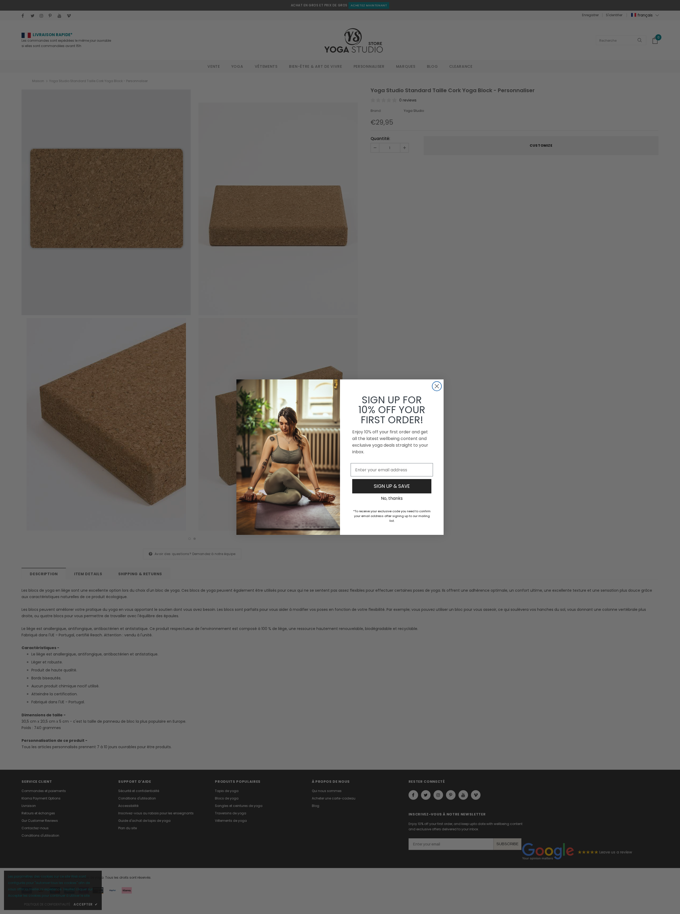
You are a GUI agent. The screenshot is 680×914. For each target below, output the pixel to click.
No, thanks (392, 498)
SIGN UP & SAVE (392, 486)
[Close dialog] (436, 386)
